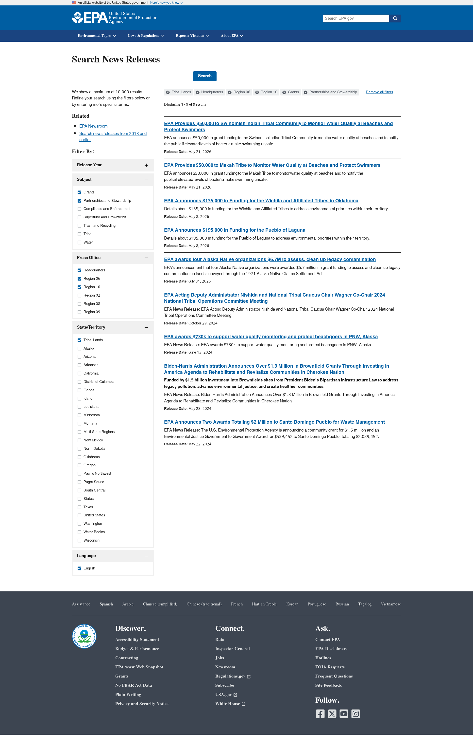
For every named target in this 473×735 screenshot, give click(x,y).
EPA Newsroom (93, 126)
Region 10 (268, 92)
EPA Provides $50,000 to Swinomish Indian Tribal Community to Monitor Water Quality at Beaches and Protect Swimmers (278, 127)
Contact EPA (327, 639)
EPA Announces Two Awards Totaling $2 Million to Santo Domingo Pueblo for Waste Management (274, 422)
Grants (293, 92)
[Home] (114, 17)
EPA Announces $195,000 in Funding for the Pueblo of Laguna (234, 230)
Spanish (106, 604)
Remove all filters (379, 92)
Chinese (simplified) (160, 604)
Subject (84, 179)
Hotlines (323, 657)
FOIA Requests (330, 667)
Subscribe (224, 685)
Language (86, 555)
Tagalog (365, 604)
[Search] (395, 18)
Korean (292, 604)
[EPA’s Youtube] (344, 714)
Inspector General (232, 648)
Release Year (89, 165)
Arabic (128, 604)
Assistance (81, 604)
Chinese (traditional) (204, 604)
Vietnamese (391, 604)
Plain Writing (128, 694)
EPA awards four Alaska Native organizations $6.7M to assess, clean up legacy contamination (270, 259)
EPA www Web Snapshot (139, 667)
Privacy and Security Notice (142, 703)
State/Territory (91, 327)
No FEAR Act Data (133, 685)
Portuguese (317, 604)
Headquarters (211, 92)
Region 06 (241, 92)
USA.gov (223, 694)
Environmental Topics (94, 35)
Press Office (89, 257)
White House (227, 703)
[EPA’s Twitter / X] (332, 714)
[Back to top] (459, 721)
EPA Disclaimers (331, 648)
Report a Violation (190, 35)
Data (219, 639)
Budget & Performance (137, 648)
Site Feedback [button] (328, 685)
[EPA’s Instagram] (356, 714)
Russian (342, 604)
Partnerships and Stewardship (332, 92)
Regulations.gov (230, 676)
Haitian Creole (264, 604)
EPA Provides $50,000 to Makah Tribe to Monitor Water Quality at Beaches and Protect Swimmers (272, 165)
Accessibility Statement (137, 639)
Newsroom (225, 667)
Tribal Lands (181, 92)
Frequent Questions (334, 676)
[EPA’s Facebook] (320, 714)
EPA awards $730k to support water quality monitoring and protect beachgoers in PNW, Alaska (271, 337)
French (237, 604)
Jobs (219, 657)
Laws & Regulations (143, 35)
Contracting (126, 657)
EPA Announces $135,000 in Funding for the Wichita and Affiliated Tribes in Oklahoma (261, 201)
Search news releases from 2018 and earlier (113, 136)
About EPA (230, 35)
